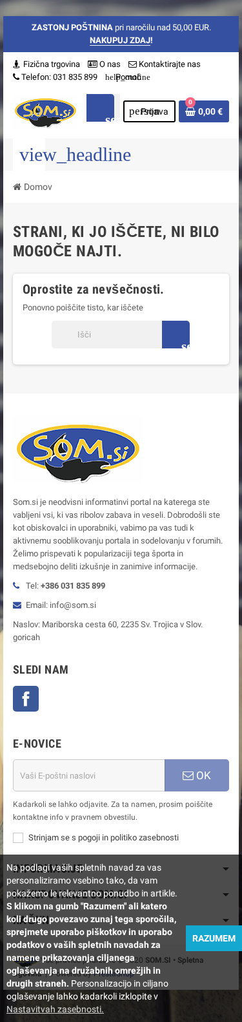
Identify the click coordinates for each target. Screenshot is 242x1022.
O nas (109, 64)
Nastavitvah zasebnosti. (55, 1009)
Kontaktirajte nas (169, 64)
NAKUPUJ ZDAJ (120, 40)
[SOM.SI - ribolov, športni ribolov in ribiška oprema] (45, 110)
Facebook (26, 699)
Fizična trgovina (50, 64)
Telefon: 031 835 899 (59, 77)
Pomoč (123, 77)
